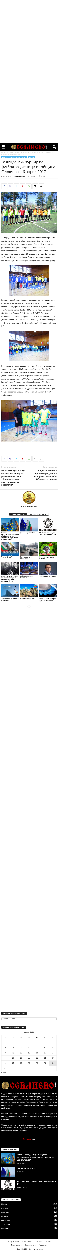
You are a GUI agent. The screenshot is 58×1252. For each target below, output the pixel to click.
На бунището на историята (26, 558)
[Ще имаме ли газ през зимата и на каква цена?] (48, 590)
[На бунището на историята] (29, 548)
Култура (4, 1208)
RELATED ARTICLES (18, 514)
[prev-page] (27, 606)
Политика (5, 1229)
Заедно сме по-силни (28, 599)
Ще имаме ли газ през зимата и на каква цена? (47, 600)
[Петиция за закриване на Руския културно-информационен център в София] (10, 568)
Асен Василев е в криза (47, 576)
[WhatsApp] (29, 186)
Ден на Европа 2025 (27, 533)
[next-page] (30, 606)
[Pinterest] (22, 186)
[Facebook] (4, 186)
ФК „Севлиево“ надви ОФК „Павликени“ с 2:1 (47, 533)
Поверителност (13, 1242)
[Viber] (10, 186)
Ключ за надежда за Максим (46, 558)
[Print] (41, 186)
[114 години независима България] (10, 590)
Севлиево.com (19, 176)
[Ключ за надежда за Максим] (48, 548)
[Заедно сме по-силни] (29, 590)
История (4, 1216)
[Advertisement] (29, 41)
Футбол (17, 152)
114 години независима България (10, 599)
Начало (3, 152)
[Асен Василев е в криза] (48, 568)
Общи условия (27, 1242)
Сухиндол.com (30, 1245)
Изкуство (5, 1212)
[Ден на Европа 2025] (29, 524)
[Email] (35, 186)
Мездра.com (43, 1245)
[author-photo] (29, 497)
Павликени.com (16, 1245)
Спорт (11, 152)
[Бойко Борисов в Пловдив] (29, 568)
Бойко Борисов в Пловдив (26, 577)
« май (3, 1072)
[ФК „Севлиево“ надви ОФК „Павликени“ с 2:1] (48, 524)
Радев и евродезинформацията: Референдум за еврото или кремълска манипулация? (10, 536)
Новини (5, 157)
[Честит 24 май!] (10, 548)
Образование (15, 157)
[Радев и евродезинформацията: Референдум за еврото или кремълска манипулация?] (10, 524)
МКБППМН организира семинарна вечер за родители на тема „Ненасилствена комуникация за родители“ (13, 477)
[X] (16, 186)
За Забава (5, 1225)
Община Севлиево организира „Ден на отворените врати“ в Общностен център (45, 474)
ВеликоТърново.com (43, 1242)
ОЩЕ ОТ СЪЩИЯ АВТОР (38, 514)
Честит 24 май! (6, 557)
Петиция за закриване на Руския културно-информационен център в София (9, 578)
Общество (5, 1220)
